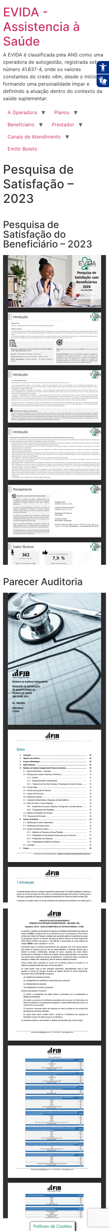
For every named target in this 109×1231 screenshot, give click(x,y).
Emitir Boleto (22, 149)
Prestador (63, 124)
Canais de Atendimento (34, 137)
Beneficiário (21, 124)
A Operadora (22, 112)
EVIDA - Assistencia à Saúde (41, 27)
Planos (61, 112)
